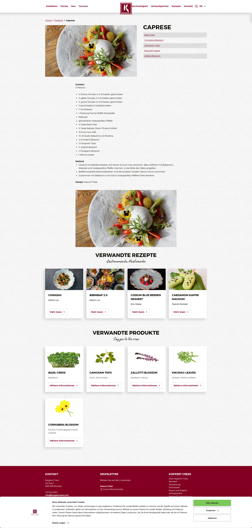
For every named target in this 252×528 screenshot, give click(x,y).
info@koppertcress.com (57, 495)
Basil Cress (149, 35)
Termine (83, 6)
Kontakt (188, 6)
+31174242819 (51, 492)
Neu (73, 6)
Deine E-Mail (106, 486)
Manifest (173, 481)
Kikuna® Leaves (152, 50)
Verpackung (175, 484)
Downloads (174, 487)
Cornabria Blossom (154, 40)
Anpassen (210, 510)
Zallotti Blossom (152, 56)
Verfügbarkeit (175, 493)
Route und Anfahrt (178, 490)
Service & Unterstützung (180, 496)
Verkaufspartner (160, 6)
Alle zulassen (212, 503)
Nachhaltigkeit (140, 6)
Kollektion (51, 6)
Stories (64, 6)
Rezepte (176, 6)
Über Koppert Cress (178, 479)
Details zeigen (58, 523)
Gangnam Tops (152, 45)
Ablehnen (212, 518)
